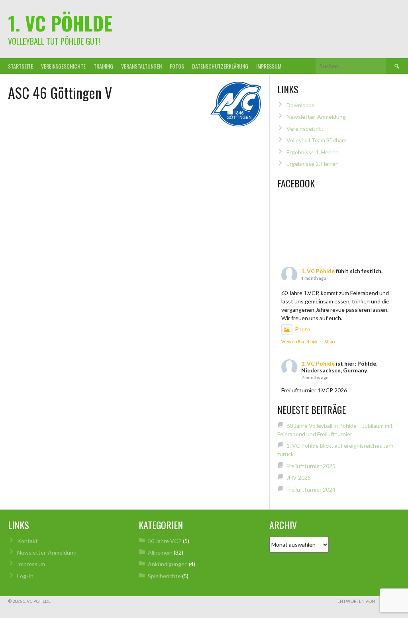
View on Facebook (299, 341)
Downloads (300, 105)
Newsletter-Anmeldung (316, 116)
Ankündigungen (168, 564)
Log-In (25, 576)
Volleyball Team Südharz (316, 140)
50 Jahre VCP (165, 540)
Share (330, 341)
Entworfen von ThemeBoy (368, 601)
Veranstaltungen (141, 66)
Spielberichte (164, 576)
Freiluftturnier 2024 (310, 489)
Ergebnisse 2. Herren (312, 163)
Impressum (268, 66)
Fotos (177, 66)
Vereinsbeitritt (305, 128)
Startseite (20, 66)
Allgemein (160, 552)
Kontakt (27, 540)
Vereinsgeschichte (63, 66)
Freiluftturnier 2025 (310, 466)
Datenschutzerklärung (220, 66)
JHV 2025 (298, 477)
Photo (302, 329)
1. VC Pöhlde (60, 23)
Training (103, 66)
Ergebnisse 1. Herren (312, 152)
